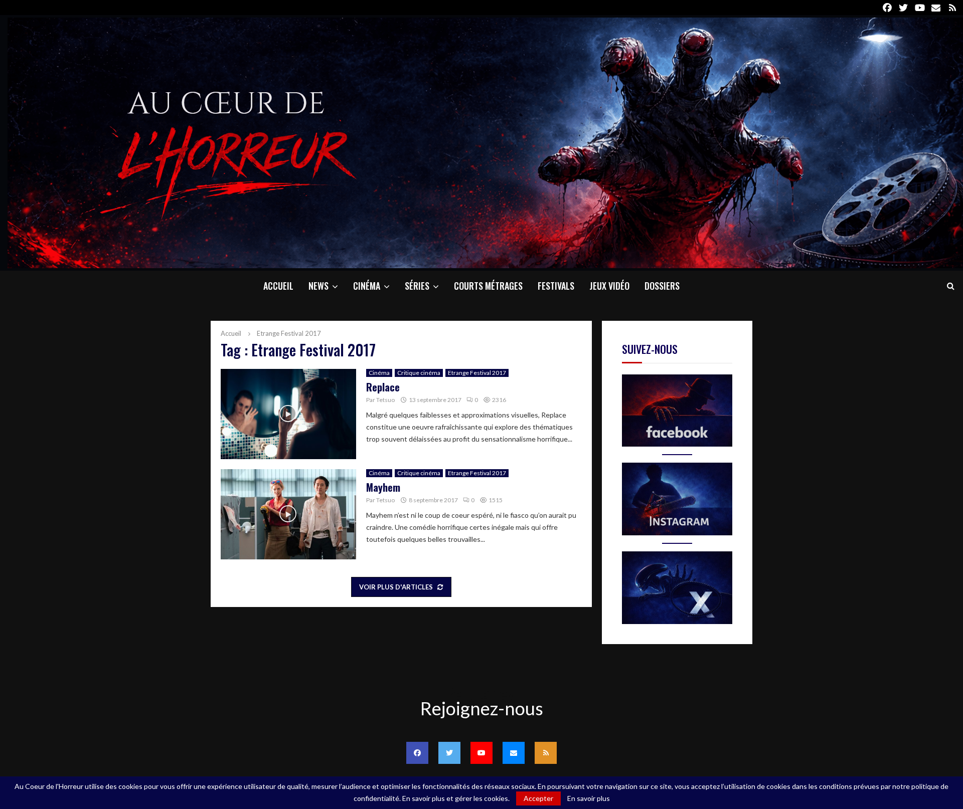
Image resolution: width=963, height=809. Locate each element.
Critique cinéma (418, 372)
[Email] (514, 753)
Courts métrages (488, 285)
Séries (417, 285)
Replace (383, 386)
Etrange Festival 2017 (477, 372)
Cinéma (366, 285)
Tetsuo (385, 399)
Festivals (556, 285)
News (318, 285)
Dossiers (662, 285)
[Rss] (546, 753)
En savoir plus (588, 798)
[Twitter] (449, 753)
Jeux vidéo (609, 285)
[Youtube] (481, 753)
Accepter (538, 798)
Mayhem (383, 487)
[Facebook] (417, 753)
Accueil (278, 285)
